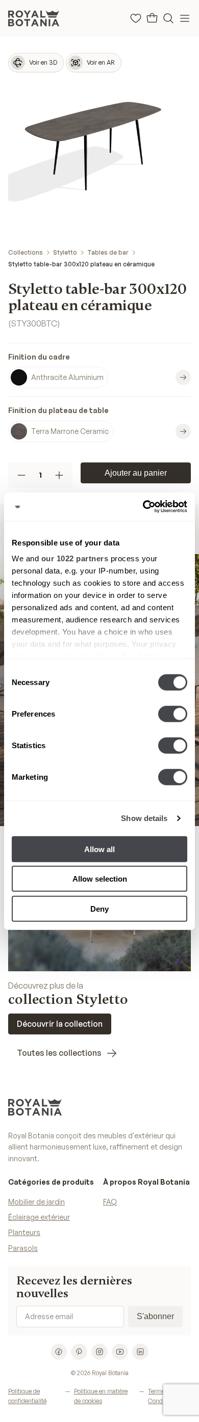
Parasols (23, 1248)
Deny (99, 908)
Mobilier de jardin (36, 1201)
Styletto (65, 252)
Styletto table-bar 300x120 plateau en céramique (81, 264)
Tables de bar (108, 252)
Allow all (99, 848)
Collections (25, 252)
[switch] (172, 713)
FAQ (110, 1201)
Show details (144, 818)
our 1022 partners (75, 558)
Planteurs (24, 1232)
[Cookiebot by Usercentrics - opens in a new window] (143, 506)
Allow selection (99, 878)
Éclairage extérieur (39, 1217)
